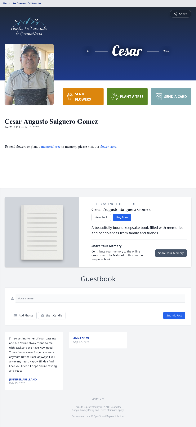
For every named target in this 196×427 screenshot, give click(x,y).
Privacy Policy (87, 410)
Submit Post (174, 315)
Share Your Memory (171, 253)
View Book (101, 217)
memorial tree (50, 146)
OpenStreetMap (102, 416)
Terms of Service (108, 410)
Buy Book (122, 217)
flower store (108, 146)
